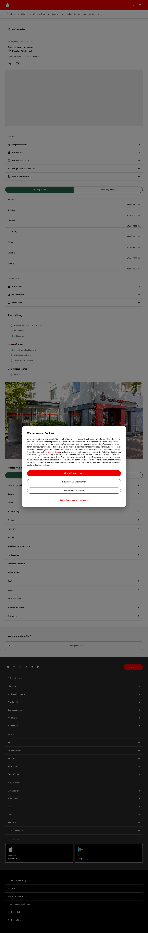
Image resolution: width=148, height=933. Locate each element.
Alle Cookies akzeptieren (74, 473)
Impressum (83, 500)
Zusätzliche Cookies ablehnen (74, 482)
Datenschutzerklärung (51, 452)
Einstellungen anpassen (74, 491)
